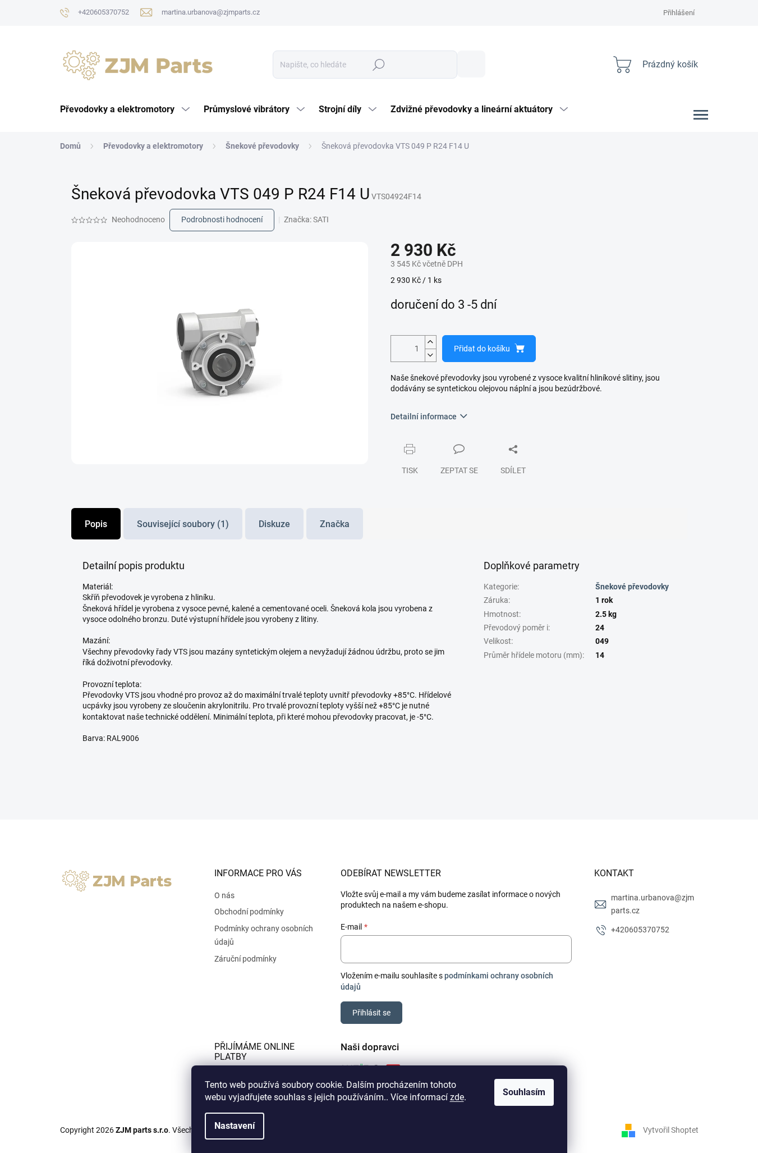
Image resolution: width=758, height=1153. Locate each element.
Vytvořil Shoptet (671, 1129)
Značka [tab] (335, 524)
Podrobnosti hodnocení (222, 219)
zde (457, 1097)
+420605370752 (640, 929)
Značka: (306, 219)
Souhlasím (524, 1092)
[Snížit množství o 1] (430, 355)
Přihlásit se (371, 1012)
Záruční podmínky (245, 958)
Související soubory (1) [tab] (183, 524)
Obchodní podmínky (249, 911)
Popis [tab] (96, 524)
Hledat (471, 64)
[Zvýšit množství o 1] (430, 342)
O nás (224, 895)
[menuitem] (126, 109)
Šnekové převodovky (632, 586)
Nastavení (234, 1125)
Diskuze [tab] (274, 524)
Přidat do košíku (482, 348)
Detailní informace (424, 416)
